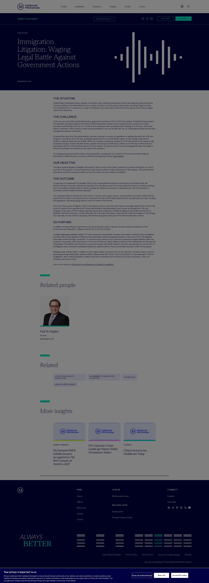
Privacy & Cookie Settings (142, 575)
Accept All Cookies (179, 575)
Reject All (161, 575)
